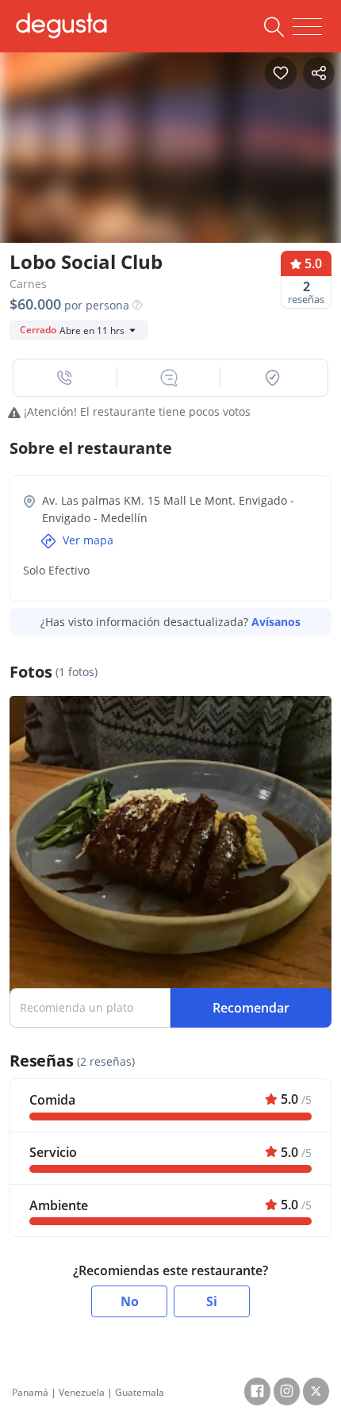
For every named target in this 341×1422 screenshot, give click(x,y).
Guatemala (139, 1392)
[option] (170, 165)
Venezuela (82, 1392)
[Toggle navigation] (307, 27)
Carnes (28, 283)
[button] (65, 377)
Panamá (30, 1392)
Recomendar (251, 1008)
